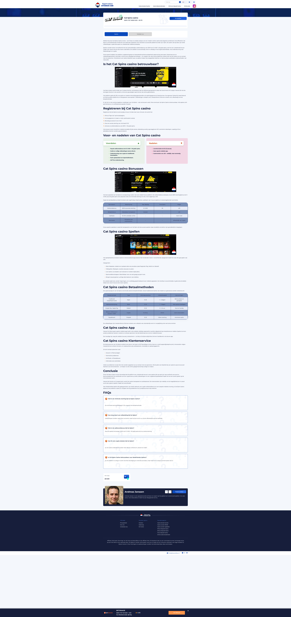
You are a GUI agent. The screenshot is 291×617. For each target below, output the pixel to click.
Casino (116, 34)
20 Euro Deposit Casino (163, 530)
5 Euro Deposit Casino (162, 532)
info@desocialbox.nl (174, 553)
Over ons (122, 524)
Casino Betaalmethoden (159, 6)
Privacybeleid (123, 522)
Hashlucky (141, 524)
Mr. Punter (141, 526)
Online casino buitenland (163, 534)
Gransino (141, 522)
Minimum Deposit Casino (174, 6)
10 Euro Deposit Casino (162, 528)
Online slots (187, 6)
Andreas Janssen (134, 491)
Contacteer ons (124, 526)
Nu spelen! (178, 18)
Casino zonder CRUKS (162, 524)
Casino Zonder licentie (144, 6)
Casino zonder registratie (163, 526)
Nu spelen (176, 612)
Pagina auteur (179, 491)
